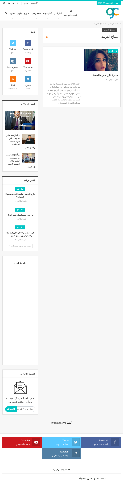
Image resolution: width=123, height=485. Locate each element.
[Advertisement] (20, 314)
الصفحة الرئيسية (70, 15)
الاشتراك (11, 409)
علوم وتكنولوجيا (23, 13)
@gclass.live (58, 422)
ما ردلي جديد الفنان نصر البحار (20, 215)
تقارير (12, 13)
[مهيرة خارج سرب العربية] (101, 60)
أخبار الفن (58, 13)
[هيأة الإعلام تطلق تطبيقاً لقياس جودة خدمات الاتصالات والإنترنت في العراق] (28, 139)
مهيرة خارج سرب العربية (105, 75)
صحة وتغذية (36, 13)
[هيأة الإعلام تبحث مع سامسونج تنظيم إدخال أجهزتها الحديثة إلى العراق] (28, 158)
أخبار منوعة (47, 13)
